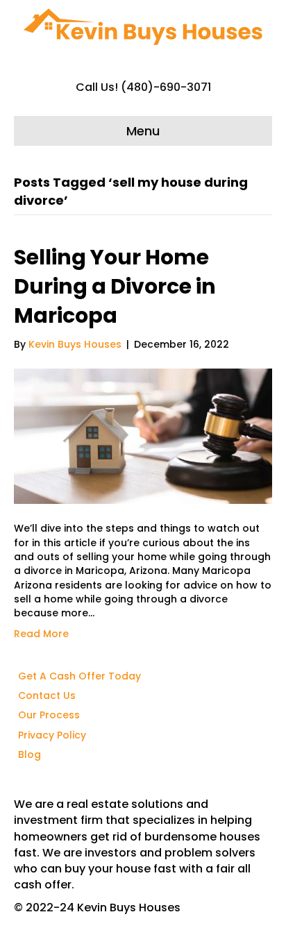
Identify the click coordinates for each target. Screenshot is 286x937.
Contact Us (47, 695)
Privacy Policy (52, 735)
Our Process (49, 715)
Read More (41, 634)
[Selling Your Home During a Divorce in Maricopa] (143, 436)
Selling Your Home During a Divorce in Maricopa (115, 286)
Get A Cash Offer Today (79, 676)
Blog (29, 754)
